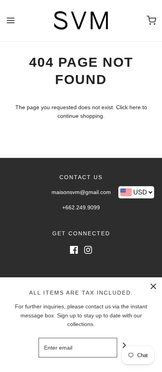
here (135, 107)
